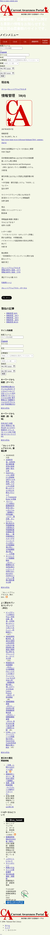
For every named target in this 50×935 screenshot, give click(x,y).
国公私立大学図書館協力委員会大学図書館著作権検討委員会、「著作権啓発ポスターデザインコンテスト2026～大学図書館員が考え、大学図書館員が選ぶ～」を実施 (10, 538)
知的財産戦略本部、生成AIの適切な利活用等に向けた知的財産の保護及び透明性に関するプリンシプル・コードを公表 (10, 647)
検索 (2, 76)
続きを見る (5, 408)
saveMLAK (10, 807)
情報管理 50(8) (11, 313)
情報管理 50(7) (12, 315)
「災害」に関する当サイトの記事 (10, 768)
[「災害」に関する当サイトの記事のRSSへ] (10, 772)
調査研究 (35, 42)
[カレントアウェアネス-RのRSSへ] (7, 597)
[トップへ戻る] (1, 934)
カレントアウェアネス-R (10, 268)
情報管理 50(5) (12, 318)
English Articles (45, 42)
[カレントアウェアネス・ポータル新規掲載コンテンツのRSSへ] (15, 835)
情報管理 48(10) (12, 322)
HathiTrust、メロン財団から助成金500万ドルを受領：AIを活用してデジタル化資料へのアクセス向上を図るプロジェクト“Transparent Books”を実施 (11, 486)
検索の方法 (10, 868)
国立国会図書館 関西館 (10, 876)
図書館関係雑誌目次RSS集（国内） (11, 839)
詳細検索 (3, 52)
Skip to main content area (9, 1)
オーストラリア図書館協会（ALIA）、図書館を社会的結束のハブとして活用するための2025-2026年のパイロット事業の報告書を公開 (10, 569)
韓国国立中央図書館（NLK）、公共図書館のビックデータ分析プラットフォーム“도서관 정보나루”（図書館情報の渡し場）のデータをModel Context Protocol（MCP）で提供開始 (10, 680)
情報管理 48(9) (12, 320)
